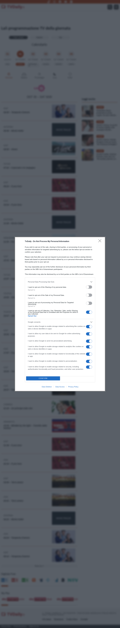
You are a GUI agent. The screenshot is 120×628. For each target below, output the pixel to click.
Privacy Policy (73, 387)
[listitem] (60, 282)
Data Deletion (47, 387)
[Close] (100, 241)
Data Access (60, 387)
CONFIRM (43, 378)
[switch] (89, 287)
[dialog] (60, 314)
